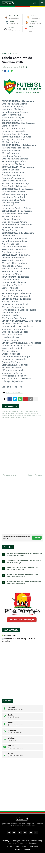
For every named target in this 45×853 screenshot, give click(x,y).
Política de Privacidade (30, 847)
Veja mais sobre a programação (22, 619)
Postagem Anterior (9, 475)
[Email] (30, 399)
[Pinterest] (25, 399)
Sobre (17, 847)
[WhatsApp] (12, 71)
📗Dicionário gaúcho (9, 635)
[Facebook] (5, 71)
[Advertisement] (22, 39)
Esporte (15, 53)
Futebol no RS (17, 392)
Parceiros (18, 849)
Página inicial (7, 53)
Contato (27, 849)
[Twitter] (9, 71)
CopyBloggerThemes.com (20, 841)
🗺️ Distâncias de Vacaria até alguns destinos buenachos (18, 640)
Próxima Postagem (35, 475)
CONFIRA (37, 537)
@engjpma (33, 843)
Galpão (9, 847)
